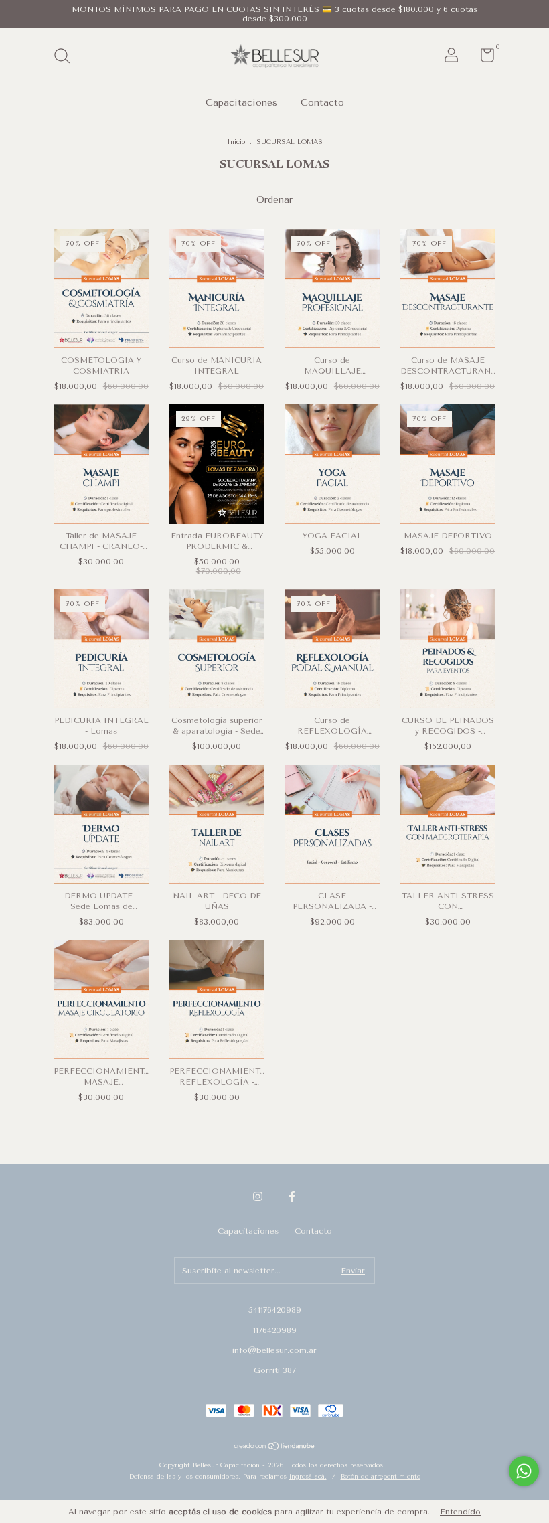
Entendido (460, 1511)
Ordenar (274, 200)
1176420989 (275, 1330)
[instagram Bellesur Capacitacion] (257, 1196)
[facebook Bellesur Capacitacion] (292, 1196)
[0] (482, 58)
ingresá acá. (308, 1477)
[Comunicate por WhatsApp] (524, 1471)
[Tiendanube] (275, 1447)
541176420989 (274, 1310)
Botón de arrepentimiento (380, 1477)
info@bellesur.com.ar (274, 1350)
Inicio (236, 142)
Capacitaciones (241, 102)
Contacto (322, 102)
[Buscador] (67, 57)
